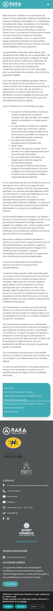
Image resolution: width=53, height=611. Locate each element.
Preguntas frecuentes (14, 408)
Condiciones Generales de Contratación (22, 396)
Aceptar (8, 606)
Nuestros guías (11, 412)
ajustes (23, 601)
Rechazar (21, 606)
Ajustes (34, 606)
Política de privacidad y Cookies (18, 392)
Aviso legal (9, 388)
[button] (48, 4)
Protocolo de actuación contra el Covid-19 (24, 404)
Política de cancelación (15, 400)
